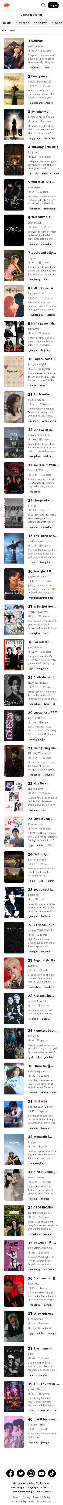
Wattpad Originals (23, 1483)
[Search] (43, 5)
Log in (53, 5)
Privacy (26, 1497)
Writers (45, 1487)
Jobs (39, 1491)
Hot (4, 30)
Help (31, 1501)
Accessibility (19, 1501)
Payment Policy (41, 1497)
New (12, 30)
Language (32, 1487)
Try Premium (43, 1483)
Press (48, 1491)
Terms (16, 1497)
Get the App (17, 1487)
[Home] (21, 5)
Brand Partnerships (23, 1491)
